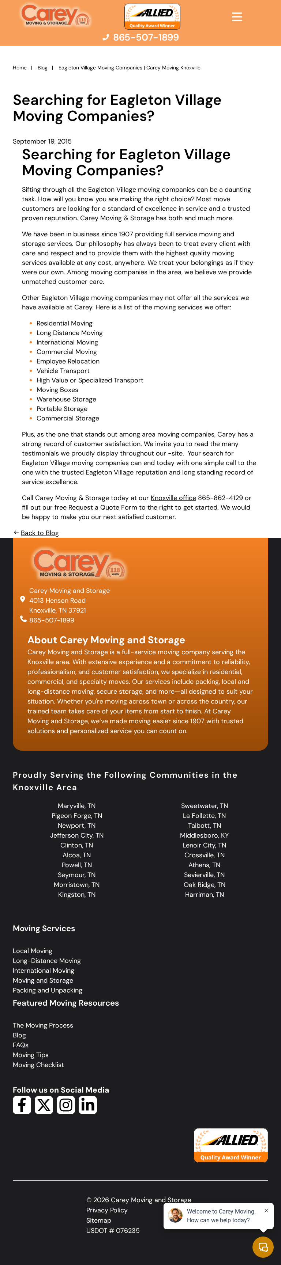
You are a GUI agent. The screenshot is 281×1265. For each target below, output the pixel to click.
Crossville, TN (204, 855)
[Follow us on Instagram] (66, 1112)
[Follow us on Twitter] (44, 1112)
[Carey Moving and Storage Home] (55, 15)
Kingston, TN (76, 894)
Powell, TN (77, 865)
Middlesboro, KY (204, 835)
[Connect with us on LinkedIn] (88, 1112)
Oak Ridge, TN (204, 884)
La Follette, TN (204, 815)
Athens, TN (204, 865)
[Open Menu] (237, 17)
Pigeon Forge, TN (77, 815)
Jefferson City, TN (77, 835)
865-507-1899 (51, 620)
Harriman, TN (204, 894)
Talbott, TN (204, 825)
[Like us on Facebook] (22, 1112)
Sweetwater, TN (204, 805)
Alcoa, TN (77, 855)
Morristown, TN (77, 884)
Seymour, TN (76, 874)
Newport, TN (76, 825)
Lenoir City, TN (204, 845)
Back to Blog (40, 533)
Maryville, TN (76, 805)
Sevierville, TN (204, 874)
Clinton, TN (76, 845)
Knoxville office (173, 498)
